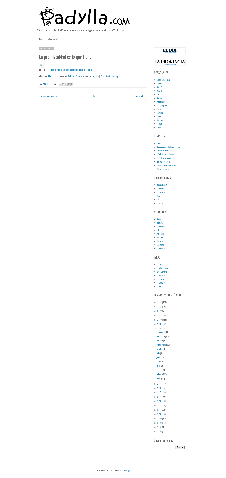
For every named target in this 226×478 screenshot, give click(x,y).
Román (159, 109)
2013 (159, 401)
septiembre (161, 344)
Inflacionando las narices (166, 165)
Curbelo (160, 94)
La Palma (160, 278)
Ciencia (159, 219)
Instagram (94, 76)
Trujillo (159, 127)
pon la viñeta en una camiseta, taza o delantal (72, 69)
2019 (159, 323)
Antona (159, 83)
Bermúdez (161, 87)
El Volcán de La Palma (165, 154)
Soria (159, 116)
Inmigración (161, 192)
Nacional (160, 237)
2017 (159, 383)
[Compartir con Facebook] (69, 84)
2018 (159, 328)
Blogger (127, 470)
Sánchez (160, 119)
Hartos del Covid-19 (164, 161)
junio (158, 357)
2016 (159, 387)
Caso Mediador (163, 150)
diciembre (160, 332)
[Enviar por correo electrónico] (60, 84)
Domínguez (161, 101)
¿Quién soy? (53, 39)
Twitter (71, 76)
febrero (159, 374)
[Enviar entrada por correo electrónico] (55, 84)
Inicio (41, 39)
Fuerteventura (162, 268)
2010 (159, 414)
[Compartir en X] (66, 84)
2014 (159, 396)
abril (158, 365)
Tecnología (161, 248)
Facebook (80, 76)
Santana (160, 112)
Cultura (160, 222)
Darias (159, 98)
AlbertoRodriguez (164, 79)
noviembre (160, 336)
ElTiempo (160, 230)
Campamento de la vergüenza (168, 147)
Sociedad (160, 244)
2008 (159, 422)
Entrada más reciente (48, 96)
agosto (159, 348)
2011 (159, 409)
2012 (159, 405)
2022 (159, 310)
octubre (159, 340)
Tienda (51, 76)
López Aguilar (162, 105)
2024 (159, 302)
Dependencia (162, 184)
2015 (159, 392)
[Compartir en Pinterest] (71, 84)
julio (158, 353)
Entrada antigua (140, 96)
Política (160, 241)
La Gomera (161, 275)
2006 (159, 431)
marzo (159, 369)
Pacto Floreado (163, 168)
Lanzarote (161, 282)
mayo (158, 361)
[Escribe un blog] (63, 84)
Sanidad (160, 199)
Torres (159, 123)
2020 (159, 319)
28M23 (159, 143)
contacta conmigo (111, 76)
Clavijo (159, 90)
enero (158, 378)
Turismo (160, 203)
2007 (159, 427)
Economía (160, 188)
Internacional (162, 233)
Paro (158, 195)
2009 (159, 418)
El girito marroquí (164, 157)
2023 (159, 306)
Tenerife (160, 286)
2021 (159, 315)
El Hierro (160, 264)
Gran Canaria (162, 271)
